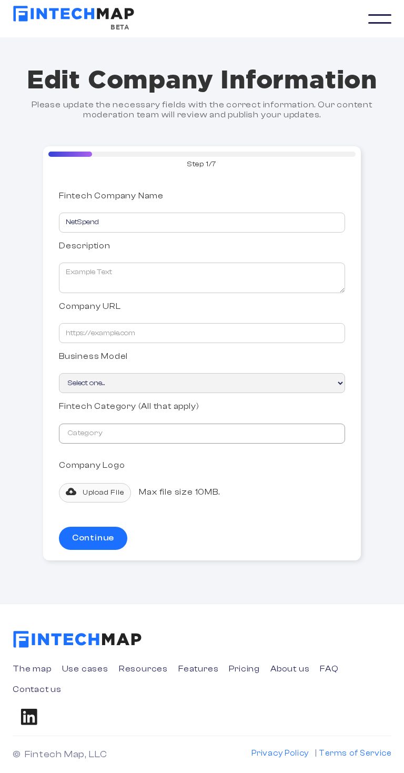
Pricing (244, 669)
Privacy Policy (280, 753)
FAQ (329, 669)
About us (289, 669)
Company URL (90, 306)
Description (84, 245)
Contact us (37, 689)
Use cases (85, 669)
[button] (379, 19)
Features (198, 669)
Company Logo (92, 465)
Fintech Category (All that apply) (129, 406)
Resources (143, 669)
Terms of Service (355, 753)
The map (32, 669)
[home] (74, 13)
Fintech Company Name (111, 195)
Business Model (93, 356)
